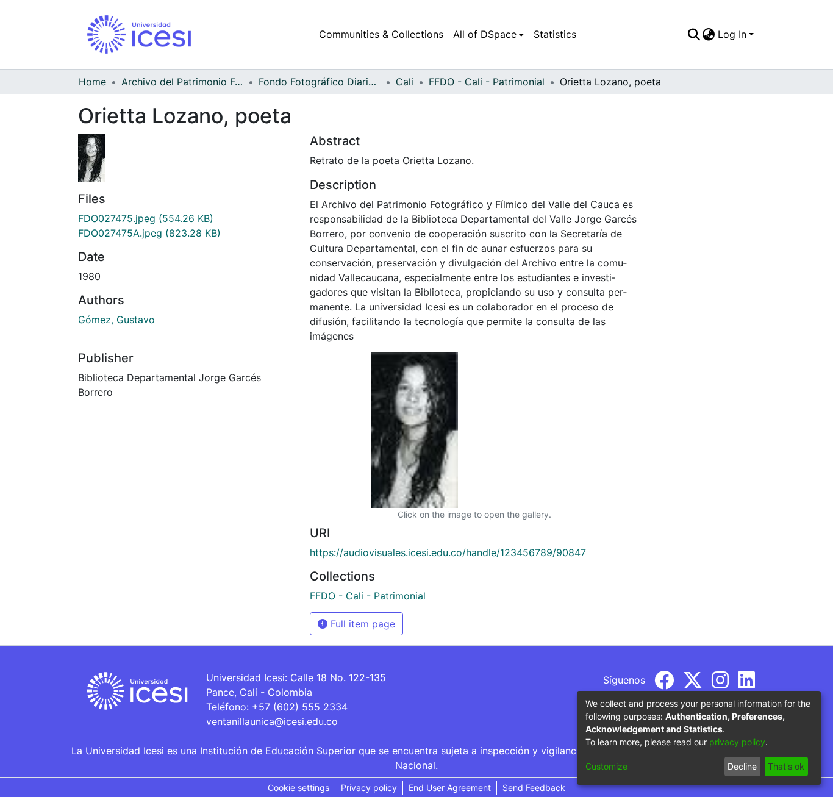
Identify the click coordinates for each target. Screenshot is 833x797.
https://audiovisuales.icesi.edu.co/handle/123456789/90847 (448, 552)
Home (92, 82)
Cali (404, 82)
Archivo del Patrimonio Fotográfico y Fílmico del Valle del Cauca (182, 82)
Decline (742, 766)
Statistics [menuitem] (555, 34)
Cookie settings (298, 787)
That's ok (786, 766)
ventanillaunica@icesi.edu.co (272, 721)
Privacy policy (369, 787)
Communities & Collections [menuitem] (381, 34)
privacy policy (737, 742)
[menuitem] (488, 34)
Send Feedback (533, 787)
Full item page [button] (361, 624)
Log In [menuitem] (732, 34)
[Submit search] (693, 34)
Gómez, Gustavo (116, 319)
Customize (606, 766)
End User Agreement (450, 787)
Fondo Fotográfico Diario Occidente (320, 82)
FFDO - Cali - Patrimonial (487, 82)
